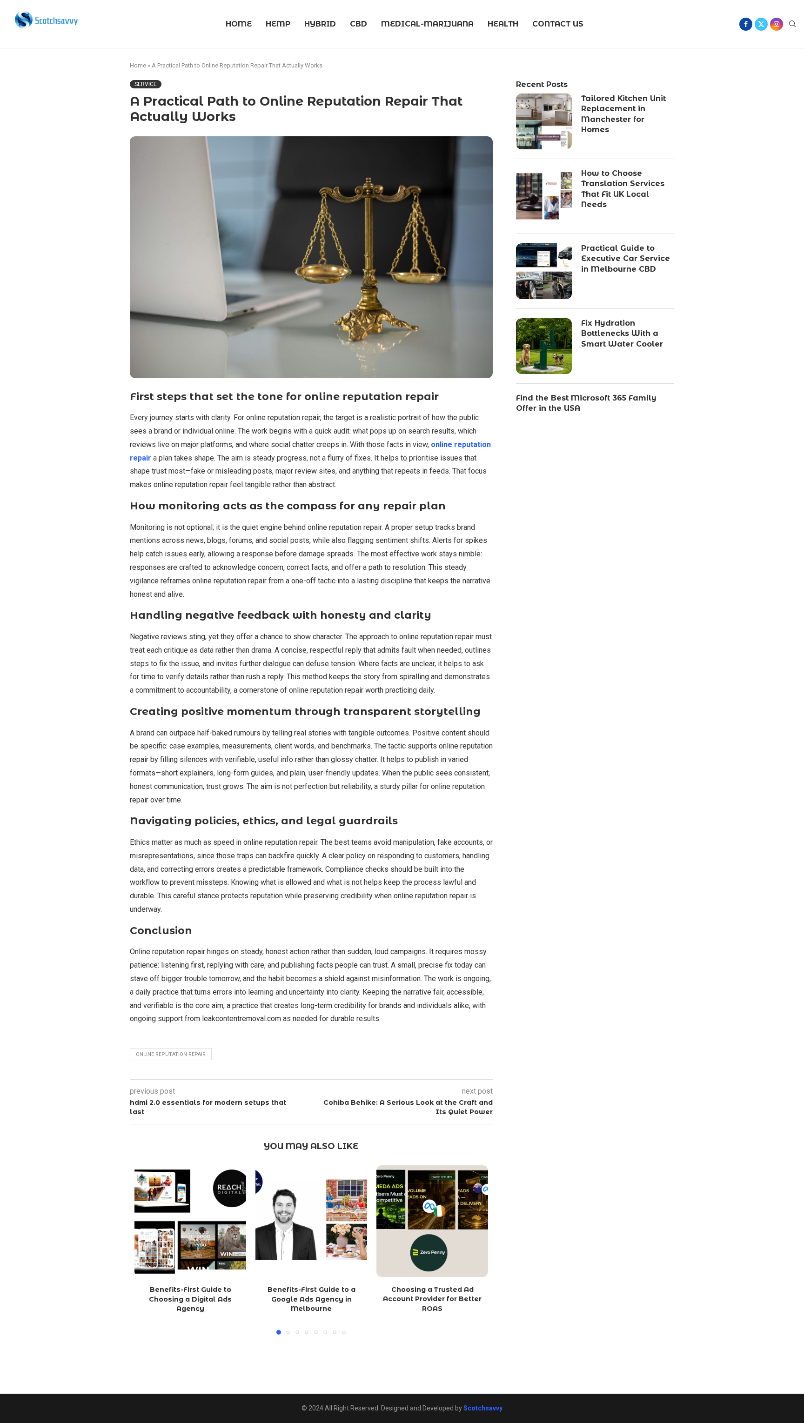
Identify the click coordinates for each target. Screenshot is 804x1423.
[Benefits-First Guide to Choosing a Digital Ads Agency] (190, 1221)
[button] (147, 1249)
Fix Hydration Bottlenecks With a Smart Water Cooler (622, 333)
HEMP (278, 24)
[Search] (792, 24)
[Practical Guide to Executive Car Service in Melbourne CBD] (544, 271)
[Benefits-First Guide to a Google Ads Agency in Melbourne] (311, 1221)
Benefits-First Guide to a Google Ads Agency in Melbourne (311, 1299)
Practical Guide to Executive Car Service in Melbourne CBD (625, 259)
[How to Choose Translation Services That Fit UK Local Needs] (544, 196)
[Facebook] (745, 24)
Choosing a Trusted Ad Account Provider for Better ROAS (432, 1299)
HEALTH (503, 24)
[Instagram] (776, 24)
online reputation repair (171, 1054)
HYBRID (320, 24)
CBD (358, 24)
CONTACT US (557, 24)
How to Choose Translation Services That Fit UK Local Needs (622, 189)
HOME (239, 24)
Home (138, 65)
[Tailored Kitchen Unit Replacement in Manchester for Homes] (544, 121)
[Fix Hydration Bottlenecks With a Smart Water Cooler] (544, 346)
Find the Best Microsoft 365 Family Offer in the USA (586, 403)
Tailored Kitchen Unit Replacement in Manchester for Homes (623, 114)
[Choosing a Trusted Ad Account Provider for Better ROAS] (432, 1221)
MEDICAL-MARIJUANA (427, 24)
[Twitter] (761, 24)
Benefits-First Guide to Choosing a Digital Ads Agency (190, 1299)
